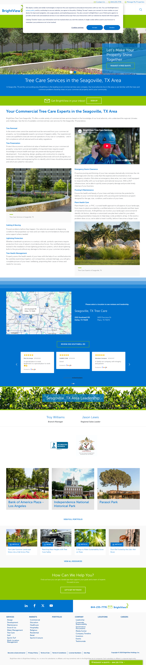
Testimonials (81, 641)
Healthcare (34, 625)
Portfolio (57, 617)
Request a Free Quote (121, 66)
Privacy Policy (33, 653)
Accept (94, 27)
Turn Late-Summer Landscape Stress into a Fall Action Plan (19, 550)
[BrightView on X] (43, 606)
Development (12, 622)
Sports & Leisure (36, 638)
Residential (34, 633)
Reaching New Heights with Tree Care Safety (54, 550)
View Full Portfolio (73, 519)
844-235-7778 (99, 607)
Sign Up (94, 101)
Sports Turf (11, 638)
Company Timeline (83, 633)
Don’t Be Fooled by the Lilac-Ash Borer (123, 550)
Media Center (81, 631)
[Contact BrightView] (110, 607)
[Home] (13, 9)
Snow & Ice (11, 627)
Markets (33, 617)
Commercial (35, 620)
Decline (111, 27)
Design (10, 620)
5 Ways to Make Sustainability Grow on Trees (90, 550)
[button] (30, 317)
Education (34, 622)
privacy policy (30, 10)
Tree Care (11, 633)
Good (61, 361)
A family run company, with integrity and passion (108, 362)
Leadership (80, 620)
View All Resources (73, 561)
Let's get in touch (73, 590)
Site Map (87, 653)
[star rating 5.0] (37, 355)
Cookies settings (77, 27)
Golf (8, 635)
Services (10, 617)
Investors (79, 636)
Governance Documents (81, 627)
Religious (33, 630)
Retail (32, 635)
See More (27, 483)
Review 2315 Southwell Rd (73, 344)
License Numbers (75, 653)
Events (78, 639)
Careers (124, 617)
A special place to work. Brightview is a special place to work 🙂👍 (37, 363)
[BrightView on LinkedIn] (27, 606)
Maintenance (12, 625)
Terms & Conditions (59, 653)
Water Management (15, 630)
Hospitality (34, 627)
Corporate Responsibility (81, 623)
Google (69, 333)
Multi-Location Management (13, 641)
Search (140, 9)
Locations (103, 617)
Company (79, 617)
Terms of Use (45, 653)
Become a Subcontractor (16, 653)
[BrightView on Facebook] (35, 606)
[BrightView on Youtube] (51, 606)
